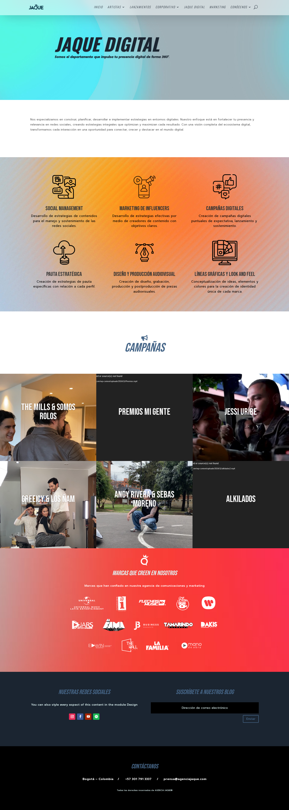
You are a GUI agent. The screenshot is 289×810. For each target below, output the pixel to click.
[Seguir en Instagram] (72, 716)
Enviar (250, 719)
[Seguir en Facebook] (80, 716)
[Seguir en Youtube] (88, 716)
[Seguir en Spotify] (96, 716)
